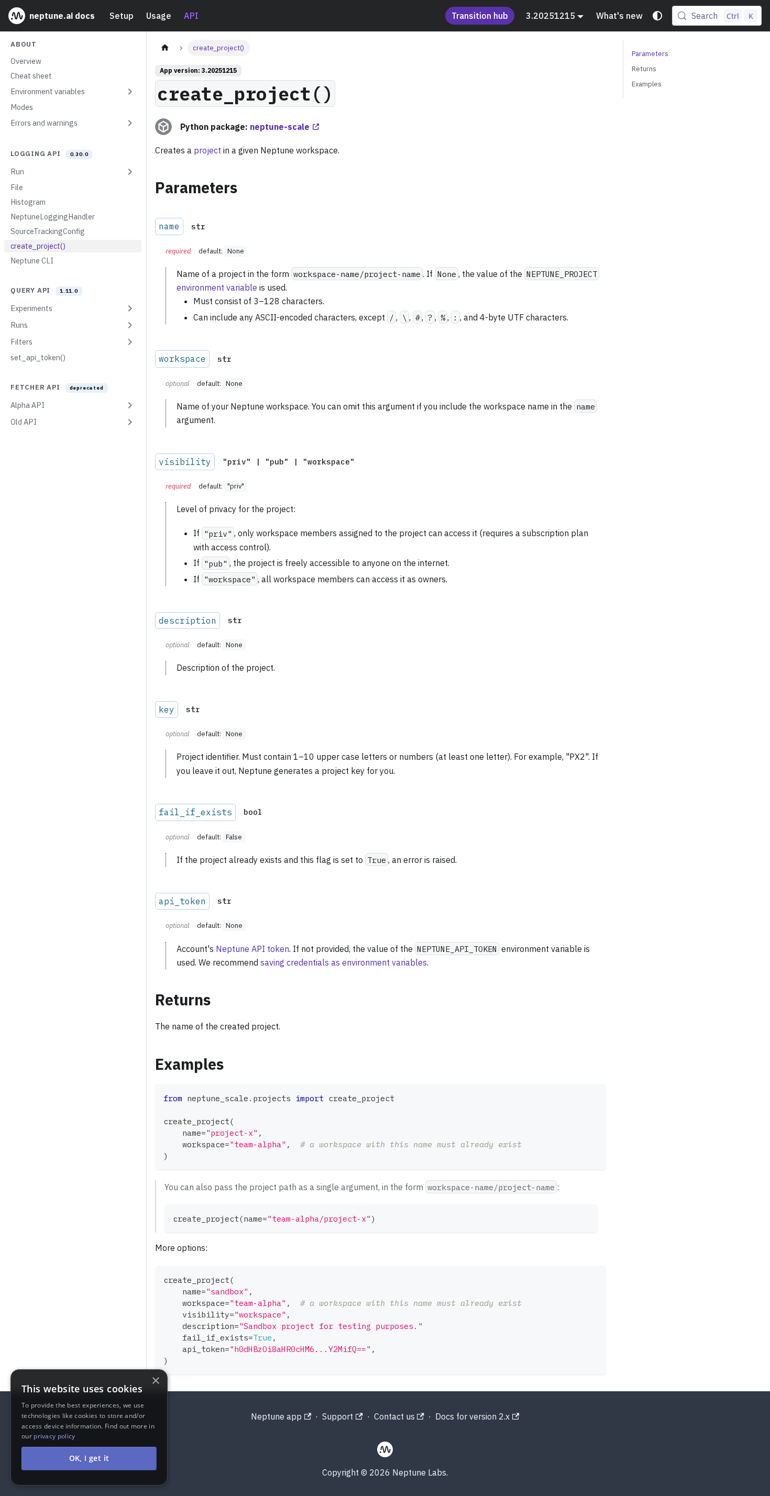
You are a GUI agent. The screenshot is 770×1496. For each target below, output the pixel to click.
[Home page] (165, 48)
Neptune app (276, 1416)
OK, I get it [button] (89, 1458)
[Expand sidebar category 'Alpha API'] (129, 405)
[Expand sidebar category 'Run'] (129, 171)
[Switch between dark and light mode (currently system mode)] (657, 15)
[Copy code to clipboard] (593, 1096)
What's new (619, 15)
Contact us (394, 1416)
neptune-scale (280, 126)
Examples (647, 84)
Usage (158, 15)
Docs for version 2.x (472, 1416)
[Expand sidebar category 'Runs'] (129, 325)
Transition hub (480, 15)
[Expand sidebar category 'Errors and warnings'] (129, 123)
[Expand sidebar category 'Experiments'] (129, 308)
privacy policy (54, 1436)
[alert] (89, 1427)
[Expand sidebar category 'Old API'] (129, 422)
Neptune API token (252, 949)
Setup (121, 15)
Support (337, 1416)
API (191, 15)
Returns (644, 68)
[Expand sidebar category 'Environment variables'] (129, 91)
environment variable (217, 287)
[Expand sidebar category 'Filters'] (129, 342)
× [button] (155, 1381)
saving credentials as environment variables (343, 962)
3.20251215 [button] (550, 15)
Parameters (650, 53)
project (207, 150)
